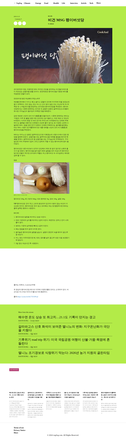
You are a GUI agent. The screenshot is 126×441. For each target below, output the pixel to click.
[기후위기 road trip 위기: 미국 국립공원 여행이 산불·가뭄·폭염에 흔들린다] (54, 382)
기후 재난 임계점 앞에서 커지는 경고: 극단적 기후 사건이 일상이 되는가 (90, 395)
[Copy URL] (24, 23)
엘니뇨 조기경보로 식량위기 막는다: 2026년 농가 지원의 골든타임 (64, 352)
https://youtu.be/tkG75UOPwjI (28, 297)
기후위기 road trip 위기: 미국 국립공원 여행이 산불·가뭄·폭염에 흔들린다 (53, 395)
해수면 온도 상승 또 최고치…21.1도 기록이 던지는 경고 (57, 317)
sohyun (52, 24)
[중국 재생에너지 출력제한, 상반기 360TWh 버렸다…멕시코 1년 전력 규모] (109, 382)
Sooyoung (23, 321)
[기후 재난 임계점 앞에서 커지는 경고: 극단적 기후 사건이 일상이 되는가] (90, 382)
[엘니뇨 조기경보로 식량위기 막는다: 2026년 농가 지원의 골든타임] (72, 382)
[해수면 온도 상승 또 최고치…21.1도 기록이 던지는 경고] (17, 382)
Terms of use (19, 428)
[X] (15, 23)
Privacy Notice (19, 430)
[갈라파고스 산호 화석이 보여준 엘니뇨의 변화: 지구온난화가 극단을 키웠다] (35, 382)
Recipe (50, 16)
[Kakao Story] (20, 23)
